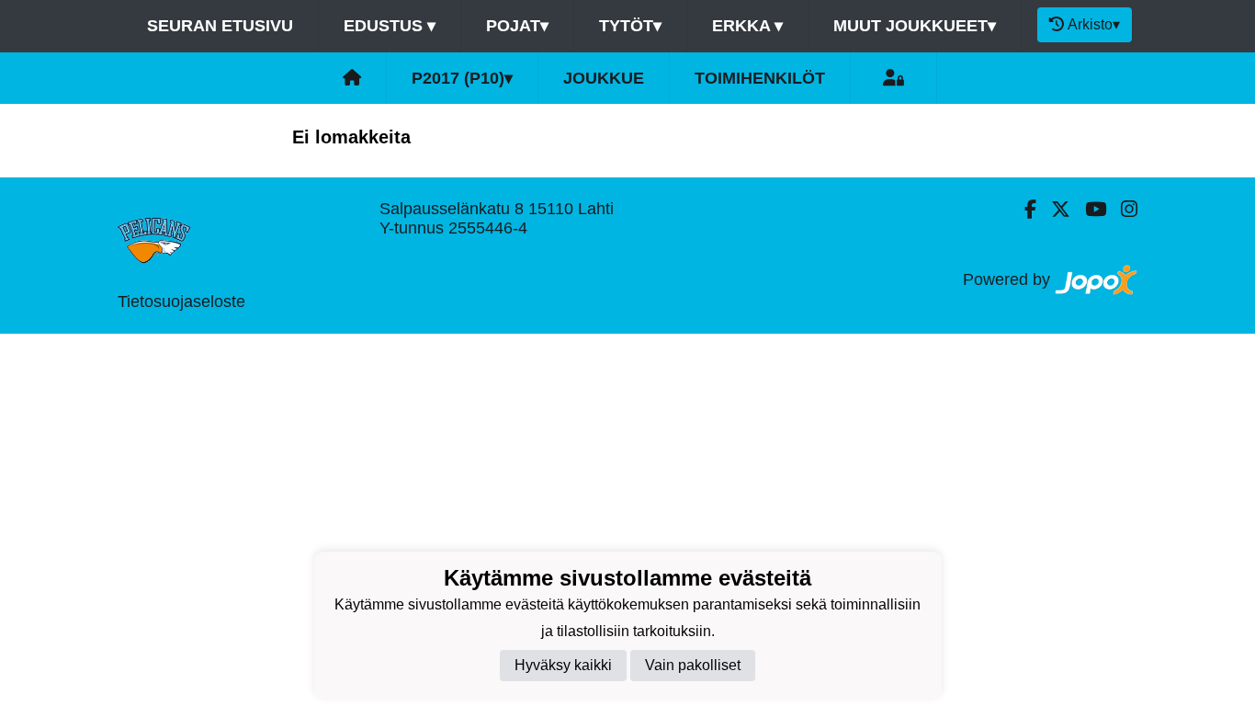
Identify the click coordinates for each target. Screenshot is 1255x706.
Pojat (517, 26)
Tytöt (630, 26)
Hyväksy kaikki (563, 665)
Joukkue (603, 78)
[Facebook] (1023, 209)
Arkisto (1094, 24)
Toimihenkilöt (760, 78)
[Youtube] (1088, 209)
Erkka (747, 26)
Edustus (389, 26)
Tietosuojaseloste (181, 301)
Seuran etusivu (220, 26)
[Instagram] (1121, 209)
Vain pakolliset (693, 665)
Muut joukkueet (914, 26)
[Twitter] (1053, 209)
